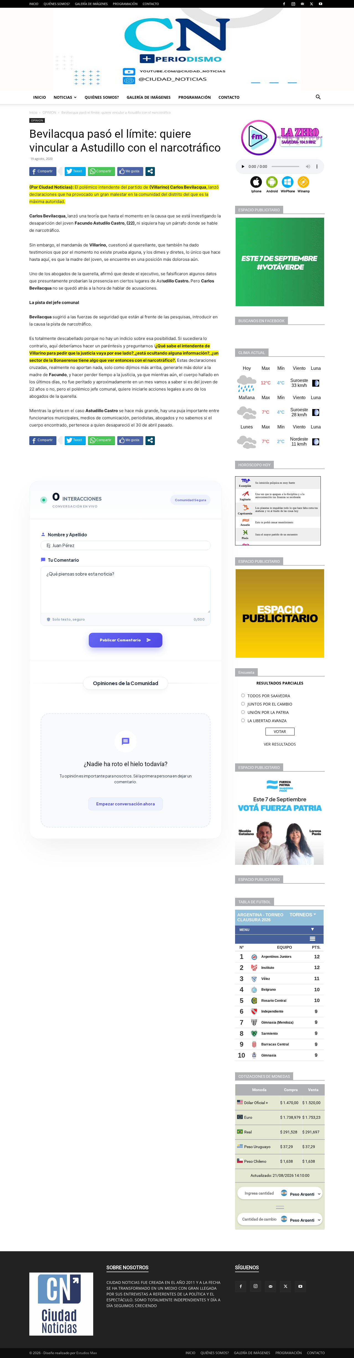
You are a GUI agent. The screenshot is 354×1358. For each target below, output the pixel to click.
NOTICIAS (63, 97)
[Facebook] (284, 4)
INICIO (33, 4)
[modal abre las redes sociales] (150, 171)
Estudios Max (86, 1353)
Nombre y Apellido (67, 534)
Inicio (33, 112)
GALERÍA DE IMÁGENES (91, 4)
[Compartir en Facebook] (42, 171)
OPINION (49, 112)
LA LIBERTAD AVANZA (267, 720)
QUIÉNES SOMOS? (57, 4)
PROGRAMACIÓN (125, 4)
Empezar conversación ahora (125, 803)
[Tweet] (75, 171)
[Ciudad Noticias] (177, 49)
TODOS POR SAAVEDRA (269, 695)
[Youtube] (320, 4)
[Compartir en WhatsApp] (101, 171)
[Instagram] (293, 4)
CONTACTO (151, 4)
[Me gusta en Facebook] (130, 171)
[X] (311, 4)
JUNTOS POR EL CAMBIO (270, 704)
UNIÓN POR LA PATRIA (268, 712)
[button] (318, 97)
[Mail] (302, 4)
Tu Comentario (63, 560)
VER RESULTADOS (280, 744)
